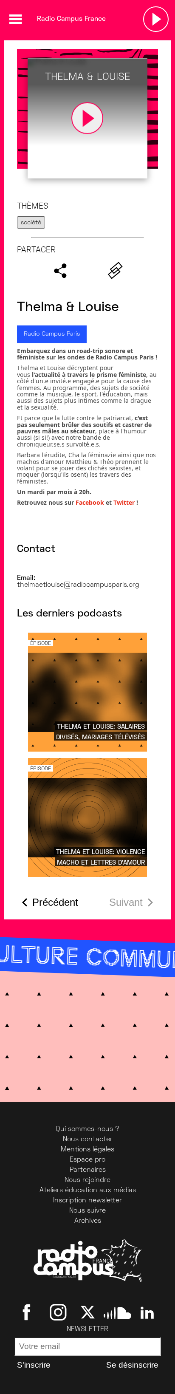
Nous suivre (87, 1211)
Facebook (91, 502)
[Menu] (15, 19)
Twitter (124, 502)
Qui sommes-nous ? (87, 1129)
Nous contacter (88, 1139)
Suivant (126, 902)
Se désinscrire (132, 1364)
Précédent (55, 902)
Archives (87, 1221)
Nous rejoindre (87, 1180)
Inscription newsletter (87, 1201)
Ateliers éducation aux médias (88, 1190)
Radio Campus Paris (52, 334)
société (31, 223)
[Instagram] (58, 1312)
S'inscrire (34, 1364)
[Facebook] (28, 1312)
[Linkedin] (147, 1312)
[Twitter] (88, 1312)
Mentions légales (87, 1150)
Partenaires (88, 1170)
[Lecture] (156, 19)
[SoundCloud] (117, 1312)
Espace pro (87, 1160)
